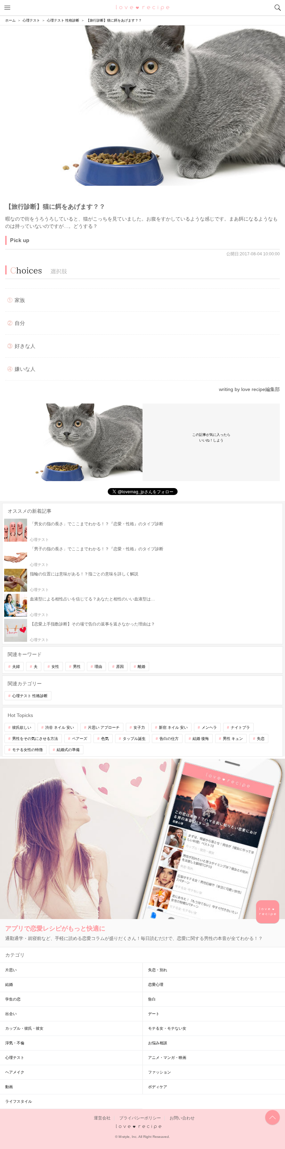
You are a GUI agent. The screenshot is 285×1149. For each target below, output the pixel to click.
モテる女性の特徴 (27, 750)
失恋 (260, 738)
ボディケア (157, 1087)
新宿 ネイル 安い (173, 727)
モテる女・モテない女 (167, 1028)
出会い (11, 1014)
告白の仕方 (169, 738)
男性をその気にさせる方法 (35, 738)
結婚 (9, 984)
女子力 (139, 727)
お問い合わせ (182, 1118)
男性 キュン (233, 738)
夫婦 (16, 666)
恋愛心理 (155, 984)
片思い (11, 970)
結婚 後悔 (201, 738)
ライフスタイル (18, 1101)
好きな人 (25, 346)
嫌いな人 (25, 369)
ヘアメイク (14, 1072)
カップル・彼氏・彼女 (24, 1028)
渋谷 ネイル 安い (59, 727)
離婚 (141, 666)
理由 (98, 666)
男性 (77, 666)
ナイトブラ (240, 727)
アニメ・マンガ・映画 (167, 1057)
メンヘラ (209, 727)
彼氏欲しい (21, 727)
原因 (120, 666)
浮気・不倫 (14, 1043)
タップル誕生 (134, 738)
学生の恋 (13, 999)
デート (154, 1014)
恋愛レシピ (142, 7)
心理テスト (14, 1057)
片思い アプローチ (104, 727)
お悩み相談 (157, 1043)
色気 (105, 738)
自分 (20, 323)
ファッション (159, 1072)
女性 (55, 666)
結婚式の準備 (68, 750)
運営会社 (102, 1118)
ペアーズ (79, 738)
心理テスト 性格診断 (30, 696)
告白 (152, 999)
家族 (20, 300)
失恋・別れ (157, 970)
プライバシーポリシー (140, 1118)
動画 (9, 1087)
